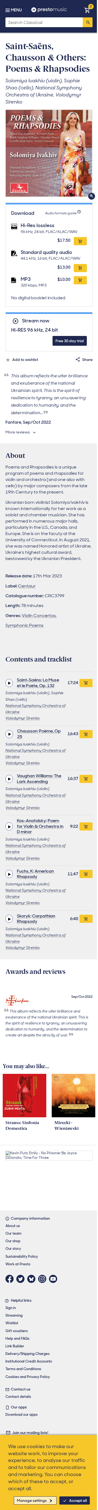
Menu (16, 10)
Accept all (78, 1500)
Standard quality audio (46, 252)
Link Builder (14, 1346)
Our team (13, 1233)
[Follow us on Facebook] (10, 1279)
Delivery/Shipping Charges (27, 1353)
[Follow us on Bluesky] (32, 1279)
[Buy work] (86, 683)
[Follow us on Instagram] (43, 1279)
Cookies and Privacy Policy (27, 1376)
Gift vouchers (16, 1331)
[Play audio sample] (9, 683)
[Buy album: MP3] (80, 280)
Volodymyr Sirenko (22, 718)
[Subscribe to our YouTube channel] (54, 1279)
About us (12, 1225)
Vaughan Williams (34, 776)
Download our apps (21, 1414)
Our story (13, 1248)
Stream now (35, 321)
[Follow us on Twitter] (21, 1279)
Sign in (10, 1307)
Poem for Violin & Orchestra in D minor (40, 826)
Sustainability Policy (21, 1256)
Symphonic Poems (24, 625)
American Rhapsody (35, 874)
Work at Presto (17, 1264)
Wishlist (11, 1323)
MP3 (26, 279)
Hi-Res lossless (37, 225)
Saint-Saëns (29, 680)
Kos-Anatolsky (31, 820)
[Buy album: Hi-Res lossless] (80, 241)
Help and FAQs (17, 1338)
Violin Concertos (39, 615)
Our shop (12, 1241)
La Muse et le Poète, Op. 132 (38, 682)
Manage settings (32, 1500)
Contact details (18, 1396)
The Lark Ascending (39, 778)
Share (87, 359)
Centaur (27, 586)
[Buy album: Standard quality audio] (80, 268)
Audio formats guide (60, 213)
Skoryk (23, 916)
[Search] (88, 22)
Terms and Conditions (23, 1369)
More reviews (17, 432)
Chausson (27, 731)
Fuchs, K (25, 871)
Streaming (14, 1315)
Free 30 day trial (70, 340)
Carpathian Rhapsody (36, 918)
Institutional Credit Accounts (28, 1361)
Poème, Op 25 (39, 734)
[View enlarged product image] (49, 153)
